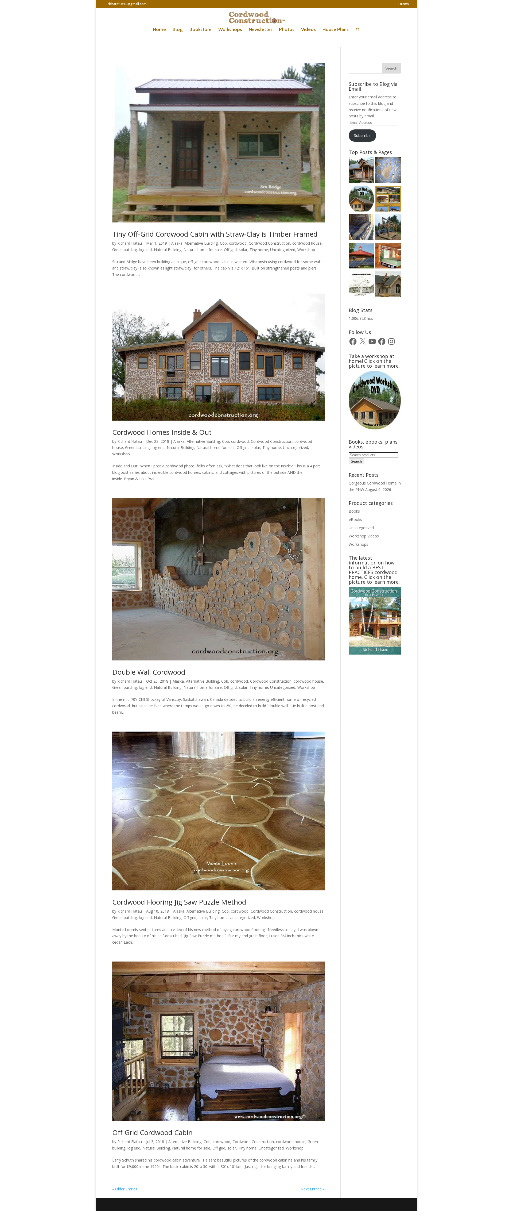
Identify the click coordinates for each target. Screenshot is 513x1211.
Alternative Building (201, 243)
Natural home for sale (203, 249)
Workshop (306, 249)
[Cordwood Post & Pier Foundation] (388, 228)
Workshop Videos (364, 536)
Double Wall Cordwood (148, 672)
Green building (124, 249)
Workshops (230, 30)
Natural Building (167, 249)
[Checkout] (361, 199)
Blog (178, 30)
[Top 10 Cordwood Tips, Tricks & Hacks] (361, 228)
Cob (223, 243)
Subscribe (362, 135)
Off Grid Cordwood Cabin (152, 1132)
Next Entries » (313, 1188)
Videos (308, 30)
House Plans (335, 30)
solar (243, 249)
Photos (286, 30)
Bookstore (200, 30)
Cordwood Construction (269, 243)
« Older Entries (124, 1188)
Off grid (230, 249)
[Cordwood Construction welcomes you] (361, 171)
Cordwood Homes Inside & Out (162, 432)
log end (145, 249)
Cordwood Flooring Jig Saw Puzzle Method (179, 902)
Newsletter (260, 30)
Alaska (176, 243)
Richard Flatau (129, 243)
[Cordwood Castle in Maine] (388, 285)
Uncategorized (282, 249)
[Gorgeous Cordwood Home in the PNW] (388, 256)
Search (356, 461)
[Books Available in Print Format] (388, 199)
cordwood (238, 243)
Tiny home (259, 249)
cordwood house (307, 243)
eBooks (355, 519)
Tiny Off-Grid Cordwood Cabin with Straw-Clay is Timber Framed (214, 234)
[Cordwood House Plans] (361, 285)
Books (354, 511)
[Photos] (361, 256)
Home (159, 30)
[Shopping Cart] (388, 171)
